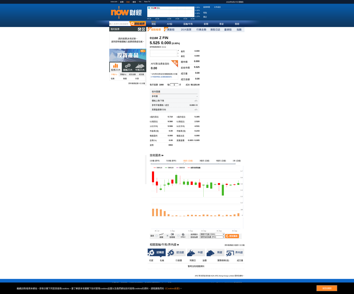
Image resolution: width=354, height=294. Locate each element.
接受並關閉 (326, 288)
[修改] (143, 29)
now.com (114, 2)
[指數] (239, 29)
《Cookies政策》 (172, 288)
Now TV (147, 2)
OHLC (183, 237)
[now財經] (127, 12)
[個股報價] (156, 29)
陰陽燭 (172, 237)
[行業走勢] (201, 29)
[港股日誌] (215, 29)
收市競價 (156, 91)
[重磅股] (228, 29)
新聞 (121, 2)
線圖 (161, 237)
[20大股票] (186, 29)
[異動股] (171, 29)
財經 (128, 2)
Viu (140, 2)
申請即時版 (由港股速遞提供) (162, 77)
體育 (134, 2)
